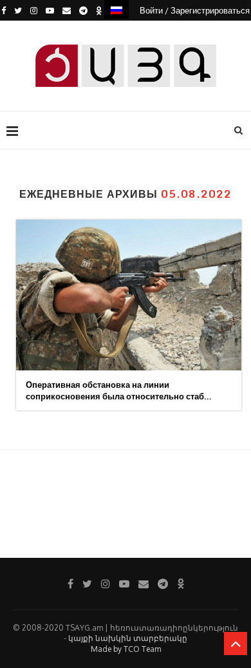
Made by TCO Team (126, 649)
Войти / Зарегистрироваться (195, 10)
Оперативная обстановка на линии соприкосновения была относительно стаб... (119, 390)
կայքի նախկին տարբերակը (127, 638)
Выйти (130, 31)
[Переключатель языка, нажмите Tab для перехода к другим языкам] (116, 9)
